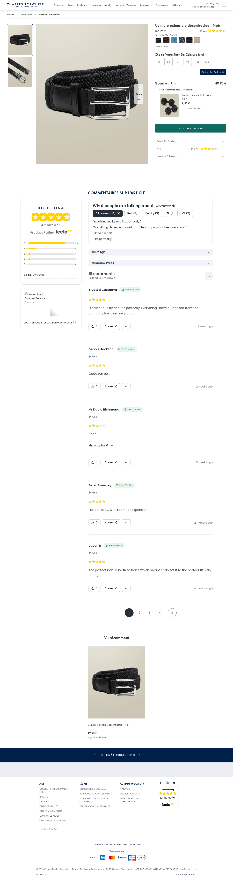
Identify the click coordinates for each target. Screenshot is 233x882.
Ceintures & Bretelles (49, 14)
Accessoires (162, 5)
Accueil (10, 14)
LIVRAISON (44, 796)
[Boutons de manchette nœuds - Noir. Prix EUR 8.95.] (169, 105)
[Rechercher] (217, 5)
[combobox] (173, 83)
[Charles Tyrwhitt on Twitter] (176, 782)
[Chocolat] (166, 40)
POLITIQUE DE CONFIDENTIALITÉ (95, 793)
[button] (199, 97)
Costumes (82, 5)
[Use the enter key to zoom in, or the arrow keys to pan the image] (138, 88)
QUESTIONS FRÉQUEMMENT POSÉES (53, 790)
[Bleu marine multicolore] (182, 40)
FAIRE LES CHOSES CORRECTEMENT (129, 800)
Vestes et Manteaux (126, 5)
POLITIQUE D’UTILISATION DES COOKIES (94, 800)
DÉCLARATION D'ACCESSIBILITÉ (95, 806)
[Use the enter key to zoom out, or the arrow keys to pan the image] (138, 100)
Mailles (108, 5)
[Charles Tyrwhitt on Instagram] (169, 782)
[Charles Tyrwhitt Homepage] (25, 4)
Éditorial (176, 5)
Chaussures (146, 5)
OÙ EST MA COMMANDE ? (52, 820)
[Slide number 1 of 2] (20, 40)
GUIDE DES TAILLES (48, 806)
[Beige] (197, 40)
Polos (71, 5)
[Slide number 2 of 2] (20, 72)
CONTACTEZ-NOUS (49, 815)
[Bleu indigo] (174, 40)
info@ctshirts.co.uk (188, 869)
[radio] (159, 62)
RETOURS (44, 801)
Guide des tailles (212, 72)
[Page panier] (224, 5)
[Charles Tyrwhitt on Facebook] (163, 782)
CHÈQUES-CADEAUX (130, 793)
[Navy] (189, 40)
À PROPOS (125, 788)
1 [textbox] (171, 83)
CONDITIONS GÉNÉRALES (92, 788)
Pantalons (96, 5)
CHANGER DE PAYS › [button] (186, 874)
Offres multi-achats (50, 811)
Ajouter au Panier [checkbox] (194, 108)
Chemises (59, 5)
